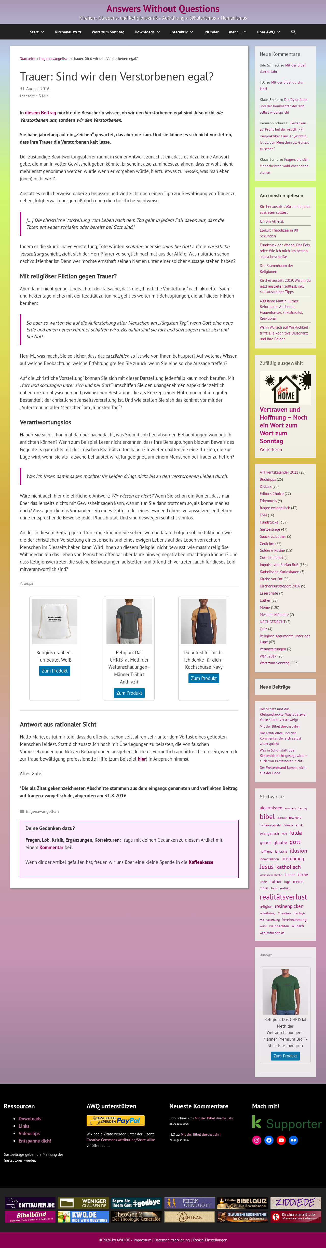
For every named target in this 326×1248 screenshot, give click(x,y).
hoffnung (266, 851)
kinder (290, 874)
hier (142, 759)
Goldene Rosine (272, 550)
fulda (295, 832)
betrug (302, 808)
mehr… (235, 31)
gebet (265, 842)
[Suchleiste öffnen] (293, 31)
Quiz (263, 628)
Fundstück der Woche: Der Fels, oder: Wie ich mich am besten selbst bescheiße (285, 250)
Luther (265, 600)
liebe (263, 881)
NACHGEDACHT (272, 621)
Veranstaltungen (273, 648)
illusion (298, 850)
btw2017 (295, 818)
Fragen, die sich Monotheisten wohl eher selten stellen (284, 166)
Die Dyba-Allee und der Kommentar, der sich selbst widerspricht (283, 106)
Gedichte (267, 543)
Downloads (145, 31)
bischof (282, 818)
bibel (267, 816)
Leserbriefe (269, 593)
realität (285, 888)
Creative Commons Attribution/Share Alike (121, 1139)
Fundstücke (269, 522)
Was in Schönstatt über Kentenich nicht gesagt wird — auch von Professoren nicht (283, 755)
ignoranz (281, 851)
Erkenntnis (268, 500)
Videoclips (29, 1133)
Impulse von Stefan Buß (279, 564)
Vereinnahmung (294, 919)
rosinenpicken (289, 906)
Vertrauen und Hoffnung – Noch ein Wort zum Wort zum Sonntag (283, 425)
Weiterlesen (271, 449)
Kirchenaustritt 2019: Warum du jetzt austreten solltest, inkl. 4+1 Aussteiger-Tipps (285, 286)
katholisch (288, 866)
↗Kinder (211, 31)
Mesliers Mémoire (274, 614)
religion (266, 906)
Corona (288, 825)
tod (262, 920)
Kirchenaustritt (68, 31)
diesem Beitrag (40, 112)
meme (298, 881)
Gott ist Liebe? (271, 557)
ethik (299, 825)
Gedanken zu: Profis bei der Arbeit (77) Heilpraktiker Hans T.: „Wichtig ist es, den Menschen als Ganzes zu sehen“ (284, 136)
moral (264, 888)
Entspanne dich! (35, 1140)
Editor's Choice (272, 493)
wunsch (298, 925)
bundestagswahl (270, 825)
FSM (263, 514)
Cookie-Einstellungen (210, 1240)
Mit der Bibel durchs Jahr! (280, 726)
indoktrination (269, 859)
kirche (302, 874)
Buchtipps (268, 479)
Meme (265, 607)
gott (295, 842)
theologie (299, 913)
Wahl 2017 (268, 656)
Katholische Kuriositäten (279, 571)
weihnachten (279, 926)
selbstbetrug (267, 913)
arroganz (290, 808)
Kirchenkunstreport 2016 (280, 585)
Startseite (27, 58)
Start (34, 31)
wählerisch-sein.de (272, 933)
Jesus (267, 867)
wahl (263, 926)
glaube (280, 842)
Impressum (142, 1240)
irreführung (292, 858)
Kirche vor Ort (271, 578)
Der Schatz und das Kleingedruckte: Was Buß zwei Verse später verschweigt (283, 714)
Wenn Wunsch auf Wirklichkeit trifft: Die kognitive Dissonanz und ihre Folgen (284, 333)
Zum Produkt (54, 670)
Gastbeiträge (270, 529)
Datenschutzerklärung (172, 1240)
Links (24, 1126)
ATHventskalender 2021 (279, 472)
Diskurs (265, 486)
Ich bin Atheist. (272, 221)
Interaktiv (179, 31)
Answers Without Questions (163, 8)
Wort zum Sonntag (108, 31)
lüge (287, 882)
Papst (274, 888)
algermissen (271, 808)
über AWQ (266, 31)
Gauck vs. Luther (273, 536)
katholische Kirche (271, 875)
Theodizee (284, 913)
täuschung (273, 920)
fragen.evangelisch (54, 58)
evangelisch (269, 833)
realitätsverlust (283, 897)
